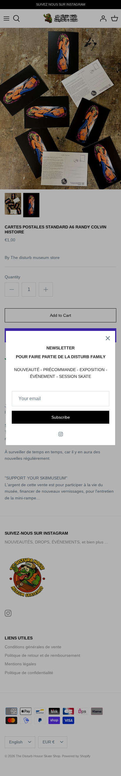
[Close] (107, 338)
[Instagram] (60, 434)
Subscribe (60, 417)
